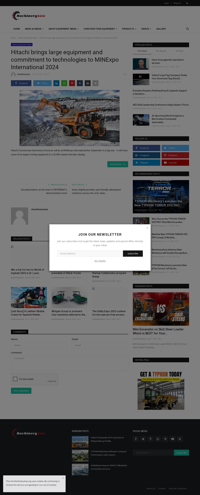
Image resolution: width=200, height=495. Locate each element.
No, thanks (100, 260)
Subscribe (133, 253)
